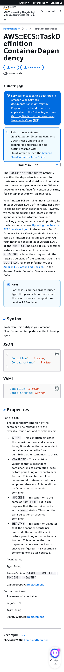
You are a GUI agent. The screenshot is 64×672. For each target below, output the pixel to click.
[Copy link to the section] (4, 319)
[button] (13, 86)
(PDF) (36, 120)
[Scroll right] (60, 11)
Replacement (35, 584)
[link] (45, 28)
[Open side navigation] (5, 20)
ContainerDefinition (36, 640)
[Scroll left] (38, 11)
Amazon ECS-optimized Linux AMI (24, 267)
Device (23, 635)
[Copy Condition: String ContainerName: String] (57, 388)
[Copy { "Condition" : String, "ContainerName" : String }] (57, 354)
